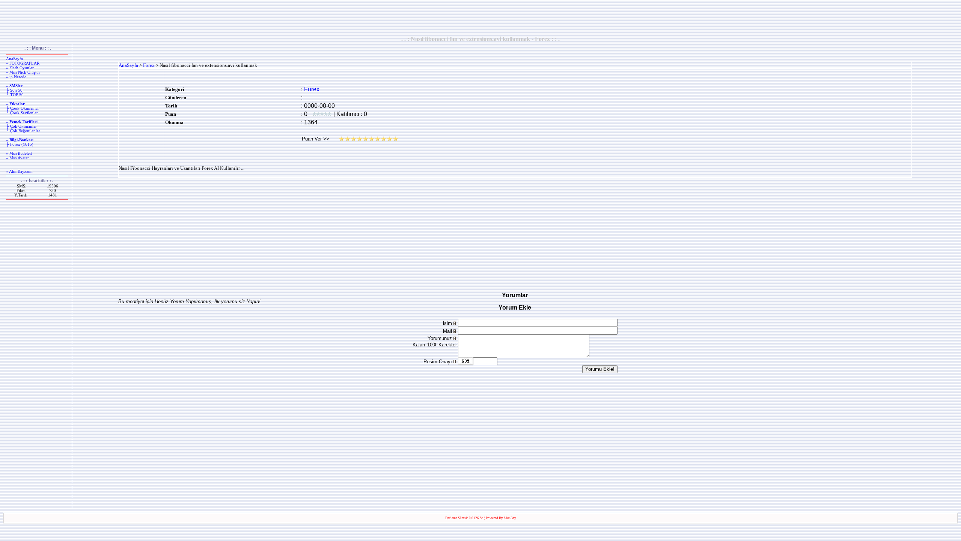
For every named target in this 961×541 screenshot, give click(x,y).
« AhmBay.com (19, 171)
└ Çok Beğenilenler (23, 130)
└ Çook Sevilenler (22, 112)
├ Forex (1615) (19, 144)
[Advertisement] (480, 18)
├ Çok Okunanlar (21, 126)
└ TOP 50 (15, 94)
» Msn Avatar (17, 158)
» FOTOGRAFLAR (22, 63)
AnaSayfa (14, 58)
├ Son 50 (14, 90)
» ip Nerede (16, 76)
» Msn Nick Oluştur (23, 72)
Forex (149, 65)
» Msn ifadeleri (19, 153)
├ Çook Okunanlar (22, 108)
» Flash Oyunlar (20, 67)
